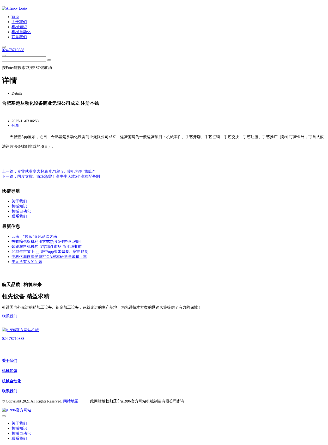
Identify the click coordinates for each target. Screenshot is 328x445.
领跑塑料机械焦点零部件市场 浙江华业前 (47, 246)
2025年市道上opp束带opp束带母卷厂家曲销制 (50, 252)
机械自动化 (11, 381)
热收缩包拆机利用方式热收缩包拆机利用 (46, 241)
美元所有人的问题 (27, 262)
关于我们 (9, 361)
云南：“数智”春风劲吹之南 (34, 236)
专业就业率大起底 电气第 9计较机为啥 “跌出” (56, 171)
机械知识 (9, 371)
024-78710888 (13, 50)
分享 (15, 125)
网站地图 (71, 401)
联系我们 (9, 316)
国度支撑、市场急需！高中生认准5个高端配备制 (58, 176)
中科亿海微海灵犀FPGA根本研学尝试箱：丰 (49, 257)
